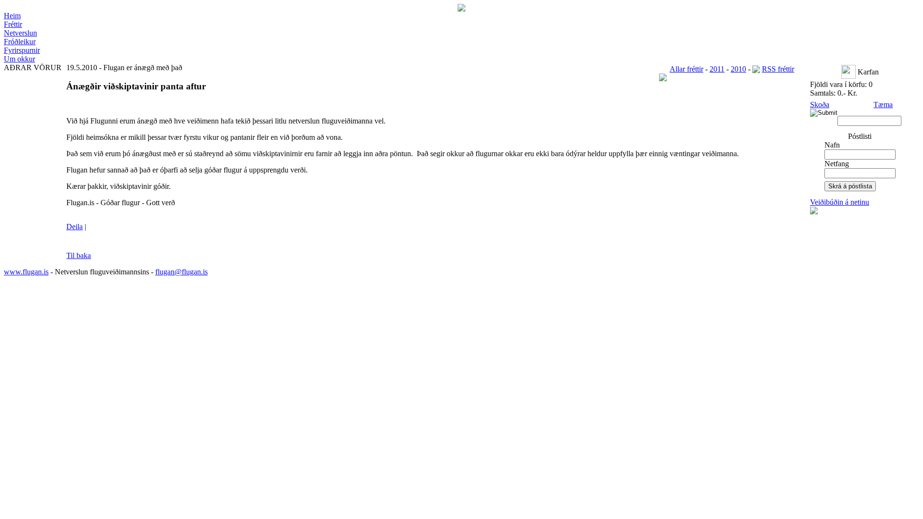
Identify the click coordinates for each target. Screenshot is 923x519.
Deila (74, 226)
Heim (12, 16)
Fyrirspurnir (22, 50)
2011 (717, 69)
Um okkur (19, 59)
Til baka (78, 255)
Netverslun (20, 33)
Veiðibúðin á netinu (839, 202)
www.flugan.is (26, 272)
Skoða (819, 104)
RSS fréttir (778, 69)
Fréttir (13, 24)
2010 (738, 69)
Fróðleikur (20, 41)
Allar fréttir (686, 69)
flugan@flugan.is (181, 272)
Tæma (883, 104)
